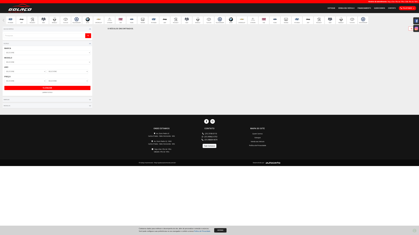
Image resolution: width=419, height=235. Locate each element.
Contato (392, 8)
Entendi (220, 230)
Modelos (7, 106)
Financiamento (364, 8)
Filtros (6, 43)
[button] (3, 20)
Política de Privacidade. (202, 231)
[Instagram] (212, 121)
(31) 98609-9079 (210, 139)
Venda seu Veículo (346, 8)
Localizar (48, 88)
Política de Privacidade (257, 145)
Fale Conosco (209, 146)
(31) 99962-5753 (210, 136)
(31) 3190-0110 (211, 133)
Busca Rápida (9, 29)
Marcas (6, 99)
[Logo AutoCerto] (272, 163)
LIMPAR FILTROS (47, 92)
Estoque (331, 8)
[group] (10, 20)
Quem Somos (379, 8)
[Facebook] (206, 121)
